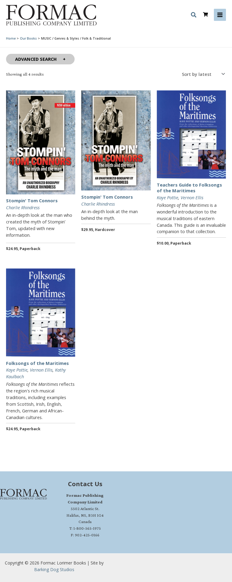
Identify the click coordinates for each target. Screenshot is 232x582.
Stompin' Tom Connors (32, 200)
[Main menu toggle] (220, 15)
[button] (194, 15)
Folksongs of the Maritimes (37, 363)
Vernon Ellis (192, 197)
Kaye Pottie (167, 197)
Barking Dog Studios (54, 569)
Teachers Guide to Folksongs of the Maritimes (189, 187)
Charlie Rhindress (23, 207)
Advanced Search (36, 59)
